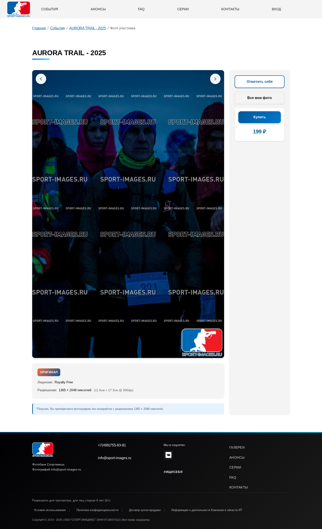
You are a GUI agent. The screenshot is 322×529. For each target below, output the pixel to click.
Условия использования (50, 510)
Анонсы (98, 9)
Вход (276, 9)
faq (232, 477)
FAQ (141, 9)
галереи (237, 447)
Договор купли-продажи (145, 510)
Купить (259, 117)
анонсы (237, 457)
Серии (183, 9)
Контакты (230, 9)
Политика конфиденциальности (97, 510)
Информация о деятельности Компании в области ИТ (206, 510)
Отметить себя (259, 81)
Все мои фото (259, 98)
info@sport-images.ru (114, 458)
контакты (238, 487)
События (49, 9)
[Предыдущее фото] (41, 79)
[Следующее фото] (215, 79)
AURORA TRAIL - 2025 (87, 28)
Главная (39, 28)
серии (235, 467)
